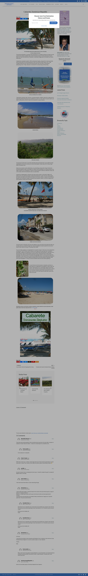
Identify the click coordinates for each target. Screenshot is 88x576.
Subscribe (53, 22)
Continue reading (44, 25)
